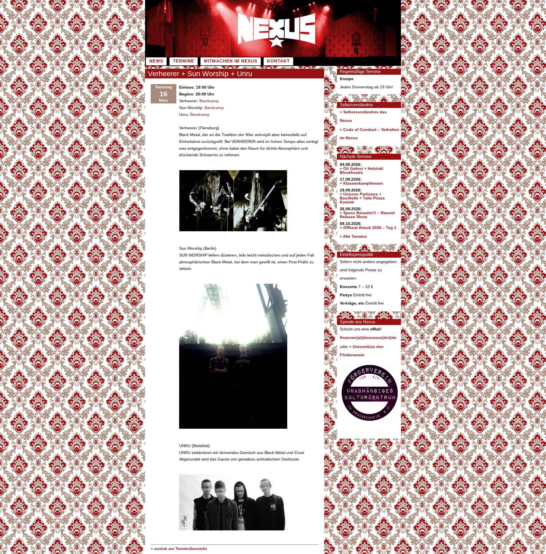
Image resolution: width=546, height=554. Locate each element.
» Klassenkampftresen (361, 183)
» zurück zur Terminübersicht (179, 548)
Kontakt (278, 61)
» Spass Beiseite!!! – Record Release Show (367, 215)
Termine (183, 61)
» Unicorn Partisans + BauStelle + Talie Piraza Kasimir (362, 198)
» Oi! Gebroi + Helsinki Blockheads (361, 170)
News (156, 61)
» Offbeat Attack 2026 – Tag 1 (368, 227)
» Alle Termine (353, 236)
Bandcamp (209, 101)
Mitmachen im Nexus (230, 61)
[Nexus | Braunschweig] (337, 55)
